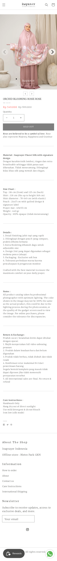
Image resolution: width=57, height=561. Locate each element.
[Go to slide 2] (19, 85)
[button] (3, 5)
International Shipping (14, 491)
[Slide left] (25, 94)
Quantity (7, 111)
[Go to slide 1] (16, 85)
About (5, 475)
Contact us (8, 481)
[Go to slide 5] (30, 85)
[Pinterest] (11, 425)
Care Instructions (12, 486)
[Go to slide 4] (26, 85)
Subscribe (45, 518)
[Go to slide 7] (37, 85)
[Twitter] (8, 425)
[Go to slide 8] (40, 85)
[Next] (52, 52)
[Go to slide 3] (23, 85)
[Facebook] (4, 425)
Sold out (28, 127)
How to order (9, 470)
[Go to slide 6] (33, 85)
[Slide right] (32, 94)
